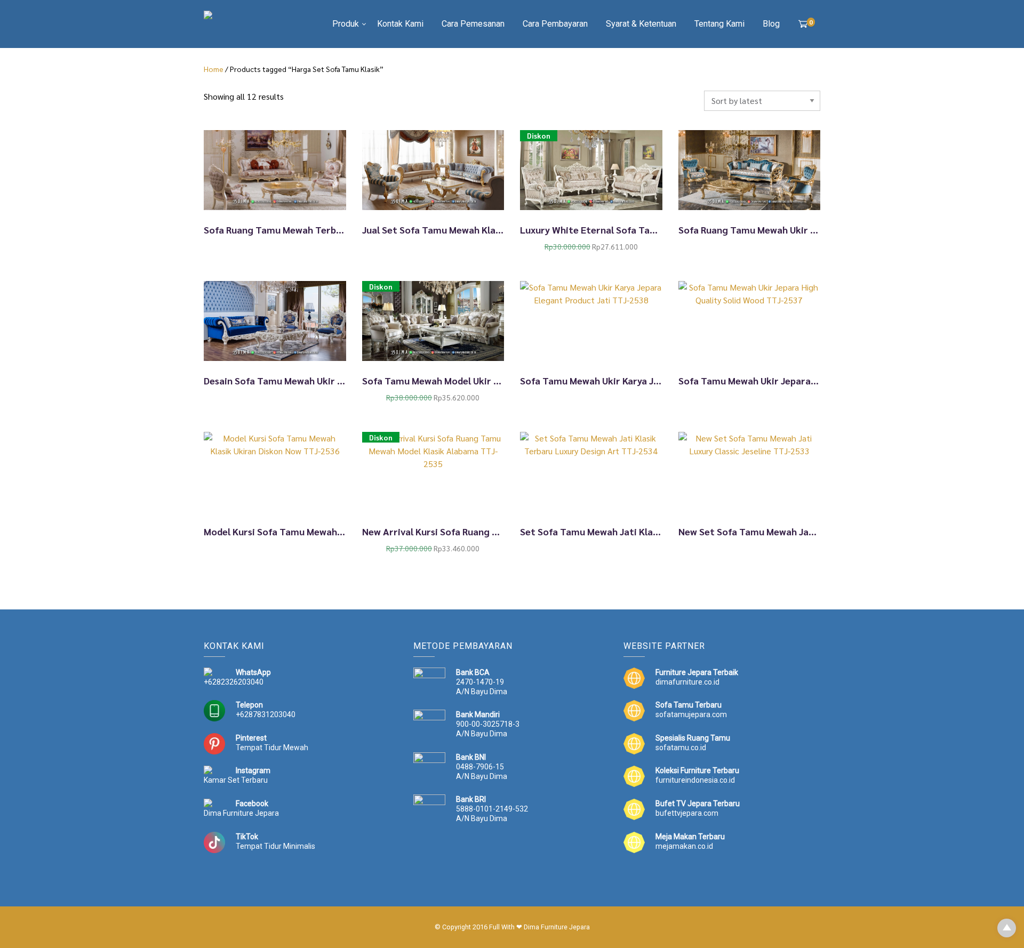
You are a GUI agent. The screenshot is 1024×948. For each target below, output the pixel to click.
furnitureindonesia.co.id (695, 780)
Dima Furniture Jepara (241, 813)
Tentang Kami (719, 24)
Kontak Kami (400, 24)
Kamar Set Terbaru (236, 780)
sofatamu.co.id (680, 747)
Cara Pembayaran (555, 24)
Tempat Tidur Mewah (272, 747)
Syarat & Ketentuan (641, 24)
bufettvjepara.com (686, 813)
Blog (771, 24)
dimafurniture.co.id (687, 682)
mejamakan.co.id (684, 846)
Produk (345, 24)
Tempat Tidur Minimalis (275, 846)
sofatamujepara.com (691, 714)
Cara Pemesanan (473, 24)
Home (213, 69)
